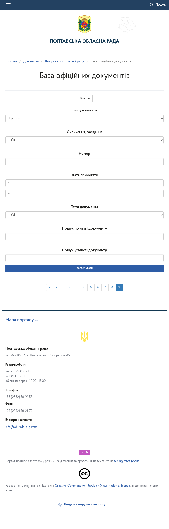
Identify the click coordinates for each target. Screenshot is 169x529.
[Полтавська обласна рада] (84, 24)
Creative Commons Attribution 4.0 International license (92, 486)
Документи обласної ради (64, 61)
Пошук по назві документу (84, 229)
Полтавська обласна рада (84, 41)
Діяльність (31, 61)
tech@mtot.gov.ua (126, 461)
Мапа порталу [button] (19, 320)
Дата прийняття (85, 175)
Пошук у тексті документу (84, 250)
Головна (11, 61)
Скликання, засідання (84, 132)
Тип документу (84, 111)
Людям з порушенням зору (84, 504)
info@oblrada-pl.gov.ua (21, 427)
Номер (84, 154)
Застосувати (84, 268)
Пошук (161, 4)
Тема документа (84, 207)
